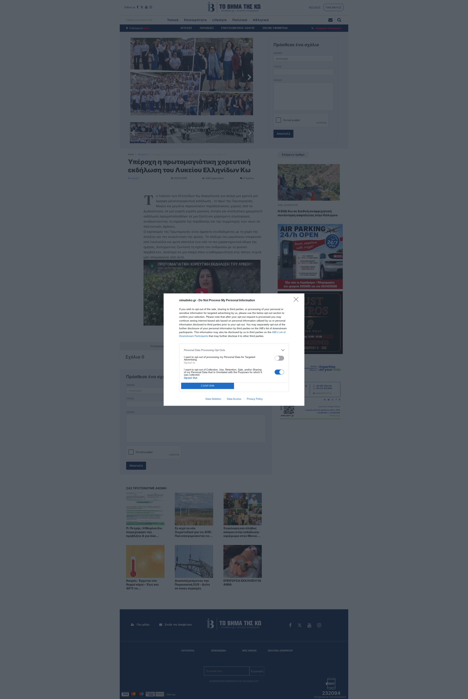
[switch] (279, 358)
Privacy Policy (255, 398)
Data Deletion (213, 398)
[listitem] (234, 350)
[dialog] (234, 349)
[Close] (297, 300)
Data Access (234, 398)
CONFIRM (207, 385)
